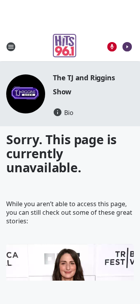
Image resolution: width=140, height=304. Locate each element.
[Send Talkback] (112, 46)
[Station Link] (64, 46)
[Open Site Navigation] (11, 46)
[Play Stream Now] (127, 46)
